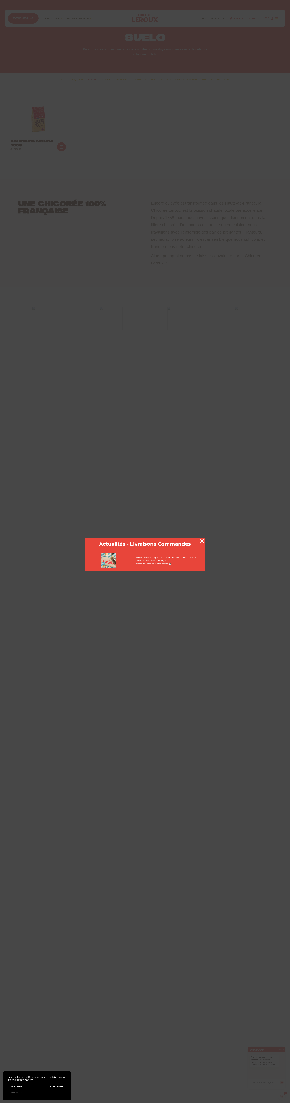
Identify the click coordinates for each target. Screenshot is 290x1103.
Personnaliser (18, 1092)
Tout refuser (56, 1087)
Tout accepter (18, 1087)
